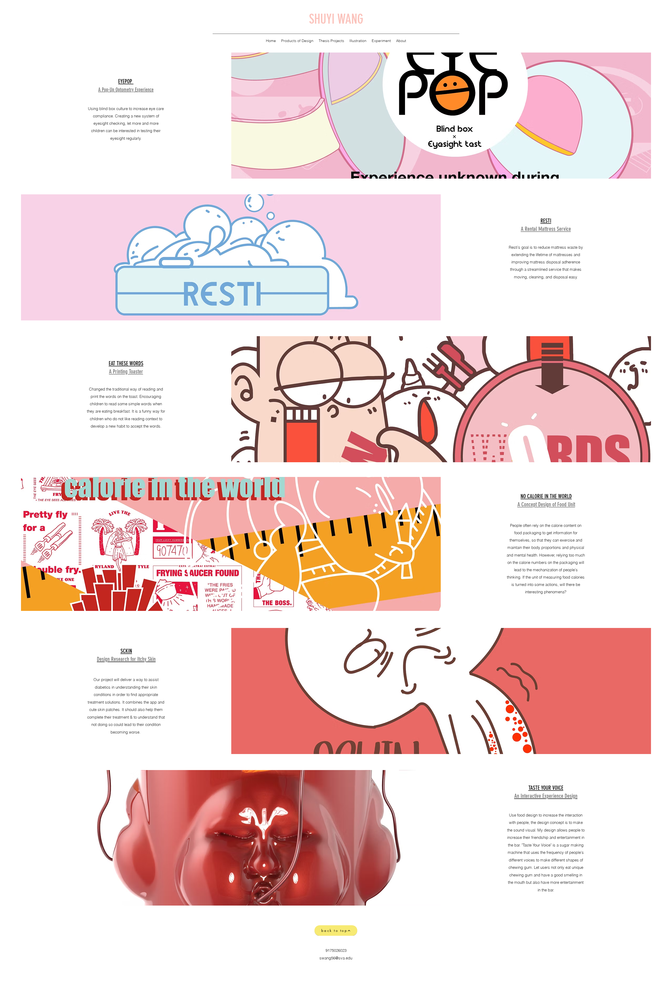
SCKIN (126, 650)
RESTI (545, 220)
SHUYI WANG (336, 19)
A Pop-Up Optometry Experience (126, 89)
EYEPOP (125, 81)
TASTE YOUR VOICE (545, 787)
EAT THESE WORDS (126, 363)
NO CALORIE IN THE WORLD (546, 496)
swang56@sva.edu (335, 957)
